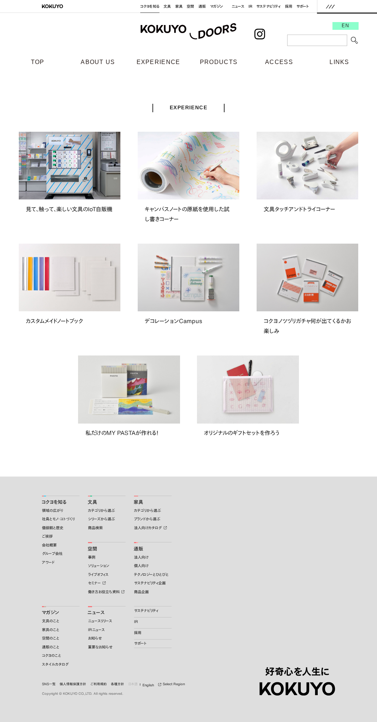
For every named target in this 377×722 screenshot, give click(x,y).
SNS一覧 (49, 684)
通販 (202, 6)
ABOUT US (98, 62)
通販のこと (50, 647)
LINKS (339, 62)
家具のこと (50, 630)
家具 (179, 6)
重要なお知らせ (100, 647)
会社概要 (49, 545)
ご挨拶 (47, 536)
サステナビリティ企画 (150, 583)
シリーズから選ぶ (101, 519)
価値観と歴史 (52, 528)
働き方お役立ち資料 (104, 592)
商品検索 (95, 528)
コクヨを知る (149, 6)
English (148, 685)
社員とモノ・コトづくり (58, 519)
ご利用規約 (99, 684)
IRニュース (96, 630)
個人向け (141, 566)
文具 (167, 6)
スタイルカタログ (55, 664)
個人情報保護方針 (73, 684)
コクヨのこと (51, 655)
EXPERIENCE (158, 62)
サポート (302, 6)
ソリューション (98, 566)
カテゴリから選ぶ (101, 510)
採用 (288, 6)
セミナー (94, 583)
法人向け (141, 557)
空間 (190, 6)
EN (345, 25)
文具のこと (50, 621)
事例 (91, 557)
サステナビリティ (268, 6)
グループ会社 (52, 553)
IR (250, 6)
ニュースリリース (100, 621)
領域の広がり (52, 510)
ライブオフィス (98, 574)
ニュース (238, 6)
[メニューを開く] (330, 6)
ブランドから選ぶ (147, 519)
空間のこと (50, 638)
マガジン (216, 6)
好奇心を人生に (297, 671)
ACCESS (279, 62)
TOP (38, 62)
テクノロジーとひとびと (151, 574)
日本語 (133, 684)
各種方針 (117, 684)
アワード (48, 562)
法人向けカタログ (148, 528)
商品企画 (141, 592)
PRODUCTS (218, 62)
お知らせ (95, 638)
